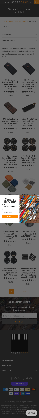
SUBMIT (9, 216)
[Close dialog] (38, 196)
